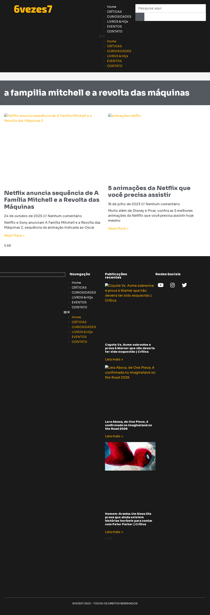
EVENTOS (114, 26)
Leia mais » (114, 359)
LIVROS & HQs (117, 21)
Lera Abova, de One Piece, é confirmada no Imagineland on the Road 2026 (128, 425)
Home (111, 7)
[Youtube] (160, 285)
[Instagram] (172, 285)
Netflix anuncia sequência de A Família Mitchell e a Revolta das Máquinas (51, 199)
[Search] (139, 17)
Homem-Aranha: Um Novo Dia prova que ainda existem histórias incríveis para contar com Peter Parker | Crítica (128, 519)
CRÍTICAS (114, 12)
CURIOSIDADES (119, 16)
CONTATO (114, 31)
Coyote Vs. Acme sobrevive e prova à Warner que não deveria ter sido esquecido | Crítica (130, 348)
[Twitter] (184, 285)
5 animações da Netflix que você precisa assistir (149, 191)
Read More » (14, 235)
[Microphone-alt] (196, 285)
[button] (115, 36)
